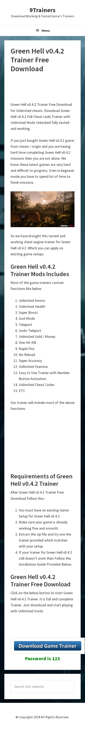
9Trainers (42, 10)
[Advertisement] (44, 87)
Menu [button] (46, 30)
